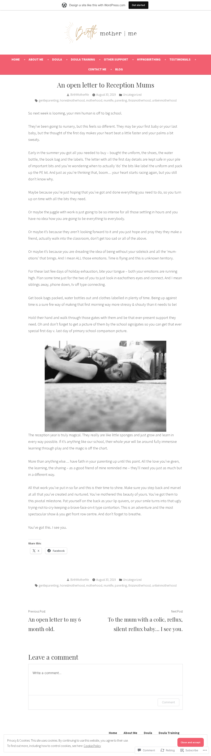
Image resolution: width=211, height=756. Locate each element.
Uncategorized (132, 95)
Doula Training (83, 59)
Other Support (116, 59)
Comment (168, 702)
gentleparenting (49, 100)
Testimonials (180, 59)
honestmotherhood (72, 100)
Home (16, 59)
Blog (119, 69)
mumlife (108, 100)
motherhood (94, 100)
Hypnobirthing (149, 59)
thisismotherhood (139, 100)
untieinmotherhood (164, 100)
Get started (138, 5)
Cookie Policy (92, 746)
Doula (57, 59)
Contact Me (97, 69)
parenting (121, 100)
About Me (36, 59)
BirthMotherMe (79, 95)
